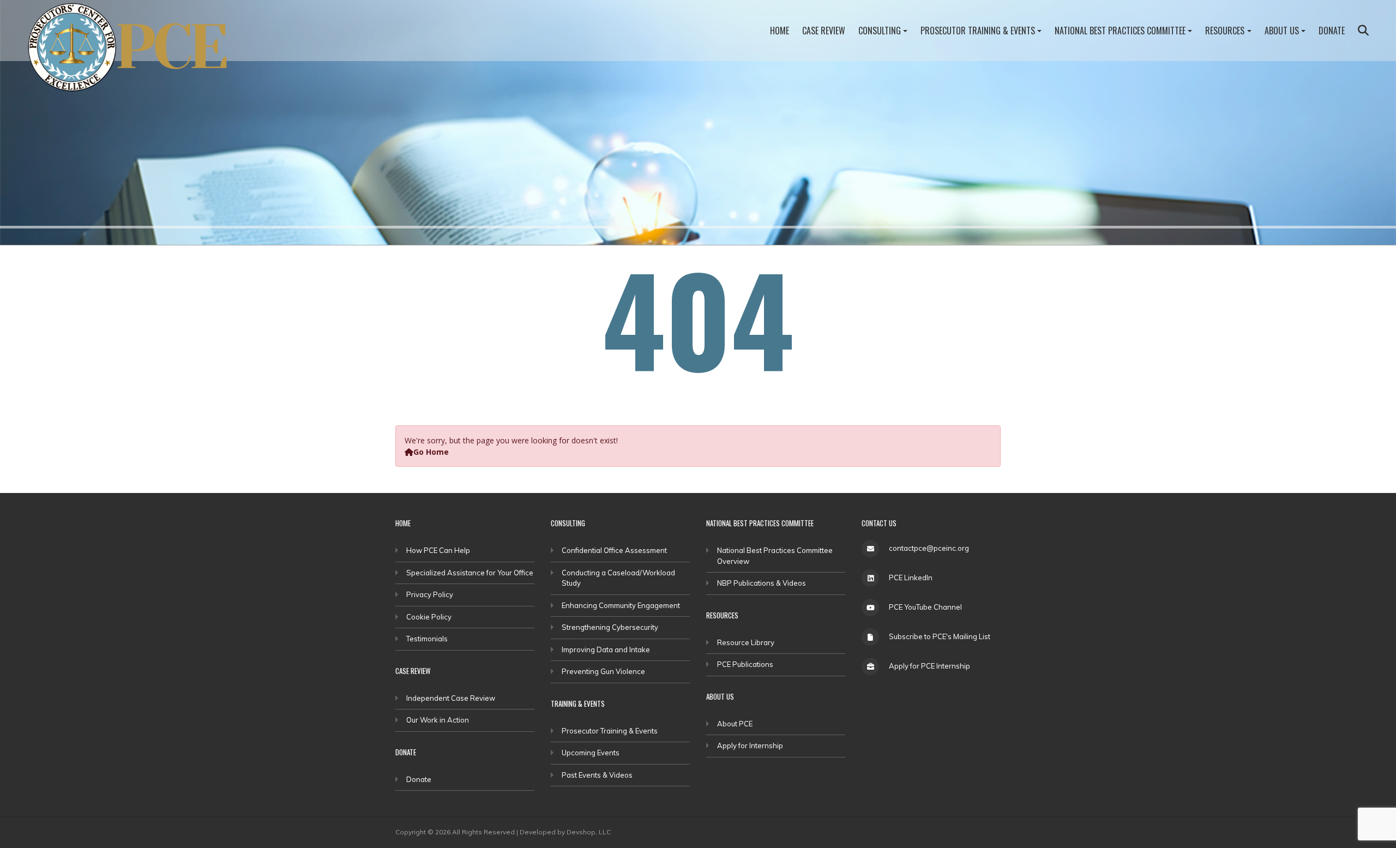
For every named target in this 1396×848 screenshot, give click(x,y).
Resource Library (745, 642)
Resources (1224, 30)
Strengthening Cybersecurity (610, 627)
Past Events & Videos (597, 775)
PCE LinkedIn (910, 577)
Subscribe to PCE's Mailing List (939, 636)
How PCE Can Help (438, 550)
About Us (1282, 30)
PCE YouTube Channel (925, 607)
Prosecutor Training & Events (977, 30)
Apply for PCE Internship (929, 665)
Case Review (823, 30)
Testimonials (427, 638)
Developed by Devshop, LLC (565, 832)
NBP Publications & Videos (761, 583)
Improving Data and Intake (606, 649)
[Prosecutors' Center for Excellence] (134, 50)
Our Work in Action (437, 719)
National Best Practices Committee (1120, 30)
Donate (1332, 30)
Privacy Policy (429, 594)
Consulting (879, 30)
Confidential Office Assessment (614, 550)
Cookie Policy (429, 616)
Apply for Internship (750, 745)
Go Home (431, 452)
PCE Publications (745, 664)
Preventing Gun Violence (603, 671)
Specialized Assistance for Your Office (469, 572)
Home (779, 30)
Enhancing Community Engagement (621, 605)
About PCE (735, 723)
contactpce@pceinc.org (929, 548)
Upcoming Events (590, 752)
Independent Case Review (450, 698)
